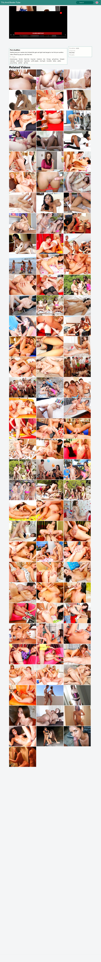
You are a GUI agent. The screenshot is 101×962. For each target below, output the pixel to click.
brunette (49, 61)
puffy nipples (34, 61)
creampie (12, 61)
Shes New (72, 52)
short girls (42, 61)
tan (44, 59)
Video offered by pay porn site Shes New (21, 54)
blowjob (62, 59)
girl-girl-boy (55, 59)
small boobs (19, 61)
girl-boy (26, 62)
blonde (21, 59)
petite (59, 61)
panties (20, 62)
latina (54, 61)
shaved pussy (13, 59)
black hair (26, 59)
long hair (33, 59)
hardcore (39, 59)
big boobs (27, 61)
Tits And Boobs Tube (10, 3)
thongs (49, 59)
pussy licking (13, 62)
